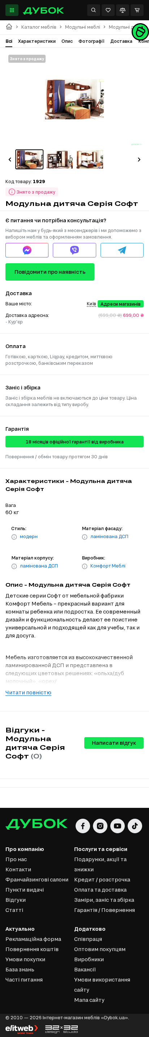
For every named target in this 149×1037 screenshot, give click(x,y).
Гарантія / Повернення (104, 910)
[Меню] (11, 10)
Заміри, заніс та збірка (104, 900)
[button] (9, 159)
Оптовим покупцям (99, 949)
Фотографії (91, 41)
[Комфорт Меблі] (85, 566)
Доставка (121, 41)
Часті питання (24, 979)
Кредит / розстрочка (102, 879)
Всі (8, 41)
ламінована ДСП (109, 536)
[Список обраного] (108, 10)
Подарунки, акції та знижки (100, 864)
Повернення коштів (32, 949)
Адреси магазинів (121, 303)
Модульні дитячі (127, 27)
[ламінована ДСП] (85, 537)
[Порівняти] (122, 10)
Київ (91, 303)
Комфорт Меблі (107, 565)
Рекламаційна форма (33, 939)
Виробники (89, 959)
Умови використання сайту (102, 984)
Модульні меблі (82, 27)
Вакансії (85, 969)
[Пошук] (94, 10)
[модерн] (14, 537)
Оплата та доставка (100, 890)
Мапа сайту (89, 1000)
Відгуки (15, 900)
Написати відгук (114, 743)
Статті (14, 910)
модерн (29, 536)
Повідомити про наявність (49, 272)
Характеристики (37, 41)
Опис (67, 41)
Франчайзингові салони (36, 879)
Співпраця (88, 939)
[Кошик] (137, 10)
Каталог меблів (38, 27)
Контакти (18, 869)
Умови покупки (25, 959)
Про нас (16, 859)
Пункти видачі (24, 890)
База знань (19, 969)
